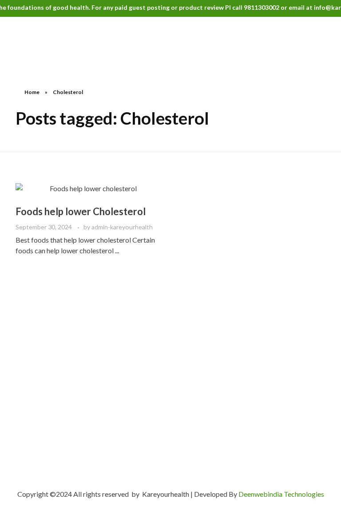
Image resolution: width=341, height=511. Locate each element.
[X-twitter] (37, 429)
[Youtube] (84, 429)
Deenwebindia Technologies (281, 494)
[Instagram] (53, 429)
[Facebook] (22, 429)
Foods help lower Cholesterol (81, 211)
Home (32, 92)
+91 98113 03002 (55, 395)
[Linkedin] (68, 429)
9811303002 (257, 7)
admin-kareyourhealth (122, 227)
